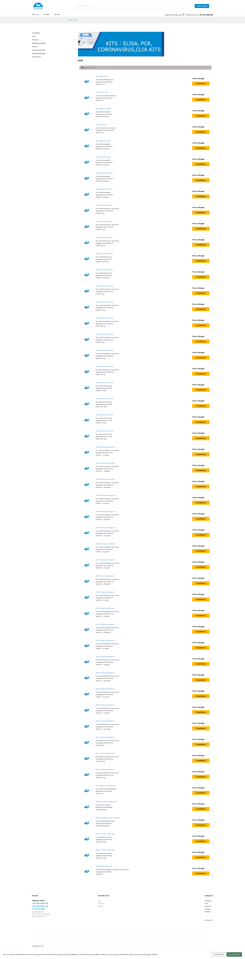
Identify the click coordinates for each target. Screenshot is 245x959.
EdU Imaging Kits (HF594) (104, 189)
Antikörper (36, 33)
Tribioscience (109, 79)
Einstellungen (219, 954)
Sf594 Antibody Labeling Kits (105, 640)
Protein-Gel (36, 57)
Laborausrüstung (38, 50)
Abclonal (108, 805)
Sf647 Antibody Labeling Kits (105, 544)
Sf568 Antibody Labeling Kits (105, 689)
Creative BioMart (110, 95)
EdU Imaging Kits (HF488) (104, 173)
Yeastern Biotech (110, 128)
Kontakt (46, 14)
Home (70, 20)
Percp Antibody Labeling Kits (105, 737)
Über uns (35, 14)
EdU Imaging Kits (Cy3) (103, 141)
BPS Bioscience (110, 821)
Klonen (34, 46)
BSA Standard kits (102, 76)
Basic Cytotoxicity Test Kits (105, 382)
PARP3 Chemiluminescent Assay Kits (108, 818)
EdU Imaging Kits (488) (103, 108)
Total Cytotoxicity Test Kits (104, 415)
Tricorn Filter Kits (101, 92)
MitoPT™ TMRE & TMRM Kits (105, 834)
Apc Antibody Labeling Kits (104, 334)
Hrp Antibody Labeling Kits (104, 286)
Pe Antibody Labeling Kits (104, 205)
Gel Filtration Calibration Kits (105, 785)
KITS (34, 36)
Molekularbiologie (38, 43)
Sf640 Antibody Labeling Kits (105, 592)
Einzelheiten (201, 83)
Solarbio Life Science (112, 208)
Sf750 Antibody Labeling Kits (105, 447)
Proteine (35, 40)
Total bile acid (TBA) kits (104, 866)
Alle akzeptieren (234, 954)
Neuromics (108, 257)
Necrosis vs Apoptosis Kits (104, 253)
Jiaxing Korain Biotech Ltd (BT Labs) (117, 869)
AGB (99, 901)
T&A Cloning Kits (101, 124)
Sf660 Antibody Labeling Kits (105, 495)
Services (57, 14)
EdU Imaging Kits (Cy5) (103, 157)
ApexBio (107, 112)
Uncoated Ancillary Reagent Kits (106, 801)
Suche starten (202, 6)
